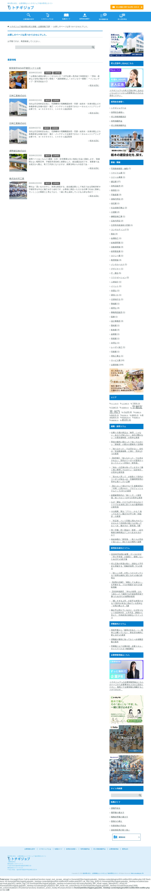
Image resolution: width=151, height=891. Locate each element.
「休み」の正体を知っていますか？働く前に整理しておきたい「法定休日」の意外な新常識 (127, 469)
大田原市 (125, 407)
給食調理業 (115, 243)
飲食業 (114, 330)
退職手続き (115, 808)
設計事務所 (115, 321)
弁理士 (114, 343)
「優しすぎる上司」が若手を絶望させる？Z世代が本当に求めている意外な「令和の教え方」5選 (127, 603)
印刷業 (114, 352)
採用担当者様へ (117, 112)
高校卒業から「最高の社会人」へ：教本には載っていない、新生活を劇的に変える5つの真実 (127, 632)
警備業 (114, 304)
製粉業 (114, 325)
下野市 (136, 403)
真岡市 (135, 415)
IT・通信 (114, 273)
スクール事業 (116, 177)
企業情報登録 (113, 849)
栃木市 (115, 415)
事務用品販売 (116, 312)
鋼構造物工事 (116, 217)
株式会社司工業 (16, 178)
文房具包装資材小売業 (120, 225)
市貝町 (138, 412)
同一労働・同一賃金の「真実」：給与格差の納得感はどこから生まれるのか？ (127, 532)
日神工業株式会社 (17, 95)
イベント (115, 286)
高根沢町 (114, 420)
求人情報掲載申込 (118, 125)
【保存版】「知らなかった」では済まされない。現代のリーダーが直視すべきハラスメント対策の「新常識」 (127, 460)
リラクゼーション (118, 278)
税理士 (114, 308)
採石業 (114, 203)
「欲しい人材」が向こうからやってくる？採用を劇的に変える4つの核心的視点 (127, 575)
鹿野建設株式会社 (17, 151)
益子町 (125, 415)
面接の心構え (116, 821)
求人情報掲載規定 (118, 117)
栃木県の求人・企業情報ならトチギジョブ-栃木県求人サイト (101, 873)
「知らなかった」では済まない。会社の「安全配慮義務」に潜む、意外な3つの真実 (127, 451)
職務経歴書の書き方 (119, 817)
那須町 (137, 417)
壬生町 (114, 408)
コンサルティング (118, 230)
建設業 (48, 100)
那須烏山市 (126, 417)
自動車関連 (115, 247)
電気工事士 (115, 356)
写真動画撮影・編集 (119, 169)
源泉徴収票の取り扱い (120, 830)
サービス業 (115, 360)
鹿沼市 (126, 420)
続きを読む (94, 85)
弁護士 (114, 291)
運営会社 (125, 849)
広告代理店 (115, 221)
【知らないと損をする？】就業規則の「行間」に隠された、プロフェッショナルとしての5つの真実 (127, 488)
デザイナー (115, 269)
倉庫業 (114, 334)
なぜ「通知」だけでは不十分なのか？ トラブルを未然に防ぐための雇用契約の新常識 (127, 504)
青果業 (114, 339)
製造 (113, 234)
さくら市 (114, 403)
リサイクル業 (116, 173)
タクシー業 (115, 256)
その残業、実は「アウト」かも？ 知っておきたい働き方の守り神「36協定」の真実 (126, 513)
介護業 (114, 212)
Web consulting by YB (137, 873)
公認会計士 (115, 299)
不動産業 (115, 195)
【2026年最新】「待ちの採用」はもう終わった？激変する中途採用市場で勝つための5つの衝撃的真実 (127, 594)
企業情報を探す (29, 849)
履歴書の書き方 (117, 813)
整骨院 (114, 190)
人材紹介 (115, 282)
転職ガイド (58, 849)
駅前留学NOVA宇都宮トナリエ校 (25, 68)
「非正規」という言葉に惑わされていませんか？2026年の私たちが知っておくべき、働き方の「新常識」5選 (127, 523)
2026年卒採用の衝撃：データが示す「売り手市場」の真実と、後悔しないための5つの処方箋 (127, 556)
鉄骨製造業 (115, 251)
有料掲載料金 (116, 121)
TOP (29, 27)
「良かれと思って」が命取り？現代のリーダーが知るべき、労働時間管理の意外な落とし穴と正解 (127, 479)
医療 (113, 317)
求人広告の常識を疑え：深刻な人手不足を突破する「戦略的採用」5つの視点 (127, 566)
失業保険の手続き (118, 826)
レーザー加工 (116, 347)
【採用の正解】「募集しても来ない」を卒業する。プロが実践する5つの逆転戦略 (127, 584)
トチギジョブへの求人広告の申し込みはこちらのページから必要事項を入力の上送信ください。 (126, 93)
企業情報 (57, 73)
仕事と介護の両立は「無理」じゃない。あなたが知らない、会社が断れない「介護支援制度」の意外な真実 (127, 435)
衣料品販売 (115, 186)
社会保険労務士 (117, 208)
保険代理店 (115, 199)
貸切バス (115, 295)
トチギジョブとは (118, 108)
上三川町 (125, 403)
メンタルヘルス (117, 264)
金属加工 (115, 238)
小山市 (127, 412)
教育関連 (48, 73)
